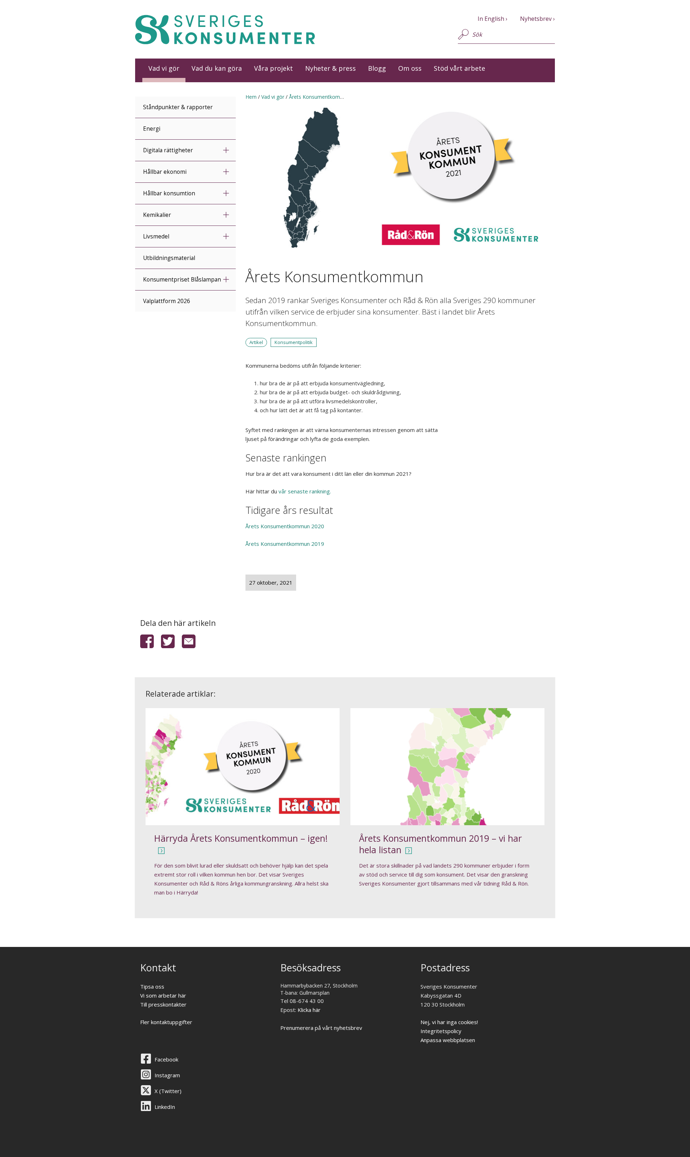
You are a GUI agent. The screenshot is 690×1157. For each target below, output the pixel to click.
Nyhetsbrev (536, 19)
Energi (151, 129)
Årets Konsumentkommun (319, 96)
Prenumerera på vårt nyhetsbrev (321, 1027)
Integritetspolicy (440, 1031)
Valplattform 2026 (166, 301)
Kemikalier (157, 215)
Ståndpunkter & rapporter (178, 107)
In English (491, 19)
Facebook (166, 1059)
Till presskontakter (163, 1004)
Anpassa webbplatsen (447, 1040)
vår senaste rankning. (305, 491)
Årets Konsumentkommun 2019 (284, 543)
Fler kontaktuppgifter (166, 1022)
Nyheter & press (330, 68)
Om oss (410, 68)
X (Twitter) (168, 1091)
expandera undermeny (226, 150)
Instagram (167, 1075)
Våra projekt (273, 68)
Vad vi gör (163, 68)
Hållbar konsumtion (169, 193)
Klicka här (309, 1009)
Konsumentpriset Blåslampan (182, 279)
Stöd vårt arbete (459, 68)
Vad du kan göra (217, 68)
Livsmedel (156, 236)
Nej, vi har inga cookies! (449, 1022)
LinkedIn (165, 1106)
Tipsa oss (152, 986)
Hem (251, 96)
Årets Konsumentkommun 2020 (285, 526)
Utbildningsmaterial (169, 258)
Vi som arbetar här (163, 995)
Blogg (377, 68)
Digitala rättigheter (168, 150)
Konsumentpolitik (294, 342)
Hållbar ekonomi (165, 172)
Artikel (256, 342)
